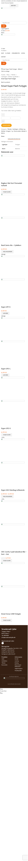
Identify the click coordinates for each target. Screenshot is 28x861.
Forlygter (8, 131)
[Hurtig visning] (3, 180)
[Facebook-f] (3, 643)
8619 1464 (13, 5)
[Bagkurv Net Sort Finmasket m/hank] (12, 166)
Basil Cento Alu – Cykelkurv (11, 245)
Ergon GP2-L (6, 369)
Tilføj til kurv (6, 125)
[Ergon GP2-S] (12, 388)
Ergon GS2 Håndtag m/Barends (13, 490)
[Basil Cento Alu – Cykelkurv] (12, 205)
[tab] (14, 139)
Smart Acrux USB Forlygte (11, 614)
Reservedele (17, 131)
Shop (8, 74)
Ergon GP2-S (6, 428)
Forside (3, 74)
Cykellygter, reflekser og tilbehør (10, 76)
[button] (6, 192)
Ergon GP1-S (5, 307)
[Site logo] (8, 14)
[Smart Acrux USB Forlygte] (12, 574)
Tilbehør (13, 74)
